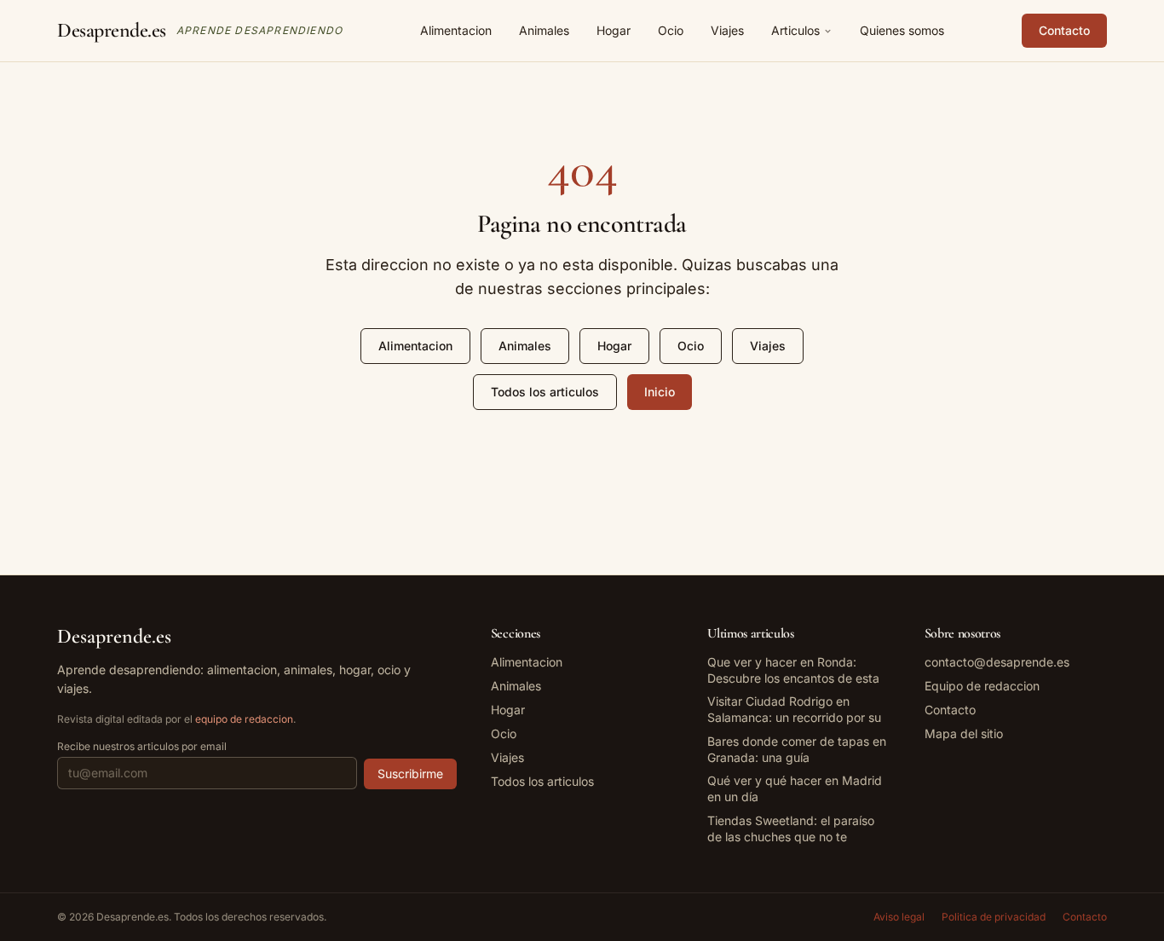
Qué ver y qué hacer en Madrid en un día (794, 788)
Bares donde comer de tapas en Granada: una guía (796, 749)
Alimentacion (456, 30)
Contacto (1064, 30)
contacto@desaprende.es (997, 662)
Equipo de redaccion (982, 685)
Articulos (795, 30)
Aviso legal (899, 916)
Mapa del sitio (964, 733)
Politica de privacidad (994, 916)
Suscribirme (410, 773)
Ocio (670, 30)
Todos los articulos (545, 391)
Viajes (727, 30)
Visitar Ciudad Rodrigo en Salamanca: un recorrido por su (794, 709)
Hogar (613, 30)
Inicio (659, 391)
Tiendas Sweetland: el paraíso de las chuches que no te (790, 828)
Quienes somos (902, 30)
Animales (544, 30)
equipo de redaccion (244, 719)
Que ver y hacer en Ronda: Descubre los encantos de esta (793, 670)
